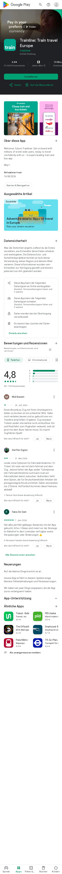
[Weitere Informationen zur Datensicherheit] (17, 333)
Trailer (30, 27)
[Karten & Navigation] (18, 185)
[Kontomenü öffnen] (56, 5)
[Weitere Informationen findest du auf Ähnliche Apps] (56, 606)
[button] (44, 66)
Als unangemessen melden (22, 652)
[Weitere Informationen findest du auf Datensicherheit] (56, 241)
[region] (31, 63)
